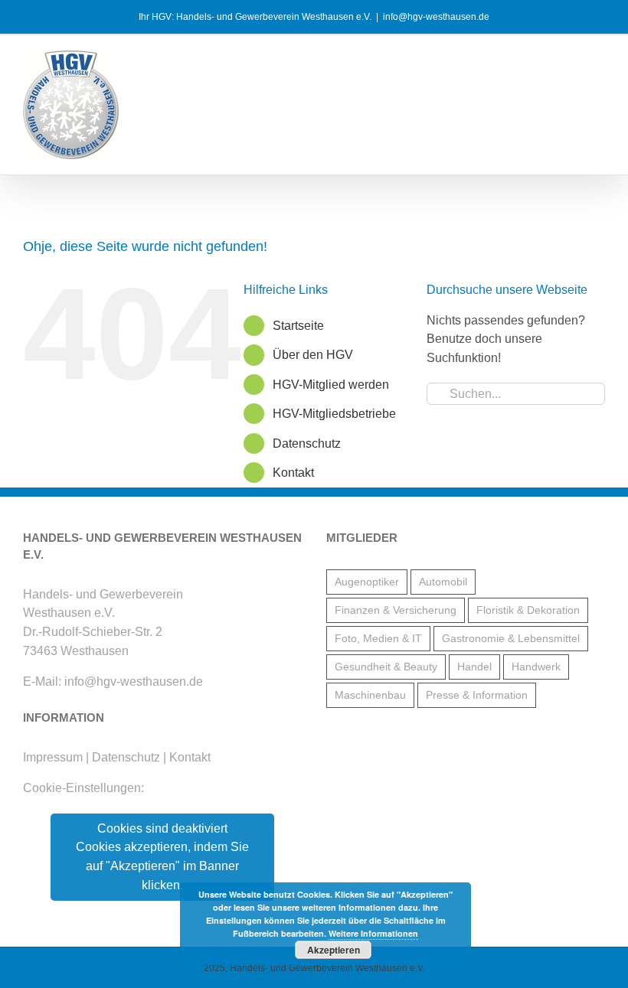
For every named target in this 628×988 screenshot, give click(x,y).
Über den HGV (313, 354)
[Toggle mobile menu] (599, 62)
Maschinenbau (370, 695)
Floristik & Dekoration (528, 610)
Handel (474, 666)
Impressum (53, 757)
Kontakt (293, 472)
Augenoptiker (367, 582)
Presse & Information (477, 695)
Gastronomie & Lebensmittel (511, 638)
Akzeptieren (333, 950)
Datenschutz (307, 443)
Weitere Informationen (373, 933)
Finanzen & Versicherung (395, 610)
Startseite (298, 325)
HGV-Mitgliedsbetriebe (334, 413)
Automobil (443, 582)
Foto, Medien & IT (378, 638)
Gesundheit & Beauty (386, 666)
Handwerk (536, 666)
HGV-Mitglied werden (331, 384)
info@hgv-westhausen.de (436, 16)
